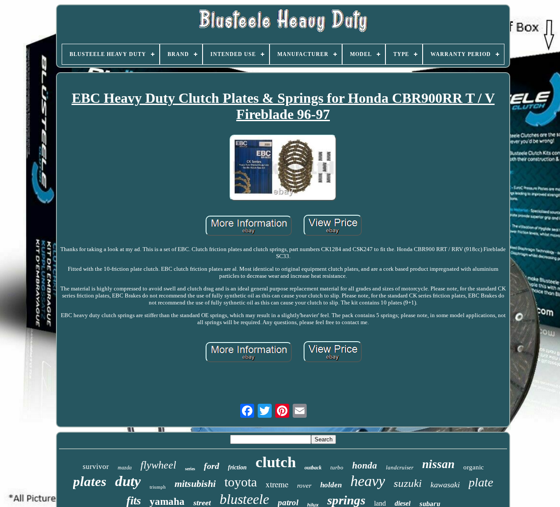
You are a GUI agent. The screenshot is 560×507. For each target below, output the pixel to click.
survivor (96, 466)
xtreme (277, 484)
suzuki (408, 483)
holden (331, 485)
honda (364, 465)
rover (304, 485)
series (190, 468)
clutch (276, 462)
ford (211, 466)
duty (128, 481)
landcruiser (399, 467)
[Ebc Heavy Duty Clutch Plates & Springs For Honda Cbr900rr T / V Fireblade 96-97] (283, 168)
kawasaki (445, 484)
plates (89, 481)
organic (473, 467)
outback (313, 468)
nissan (438, 464)
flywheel (158, 465)
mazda (125, 468)
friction (237, 467)
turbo (336, 467)
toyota (240, 482)
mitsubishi (195, 483)
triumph (158, 487)
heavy (367, 481)
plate (481, 482)
